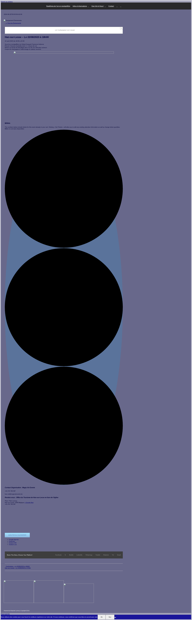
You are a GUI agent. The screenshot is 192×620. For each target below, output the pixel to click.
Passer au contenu (7, 1)
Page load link (5, 614)
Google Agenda (14, 539)
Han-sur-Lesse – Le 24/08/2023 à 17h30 (18, 568)
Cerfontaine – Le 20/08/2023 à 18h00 (18, 566)
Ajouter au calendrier (17, 535)
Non (110, 617)
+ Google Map (29, 502)
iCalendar (12, 541)
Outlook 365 (12, 543)
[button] (120, 6)
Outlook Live (13, 544)
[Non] (115, 617)
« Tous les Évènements (13, 23)
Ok (101, 617)
